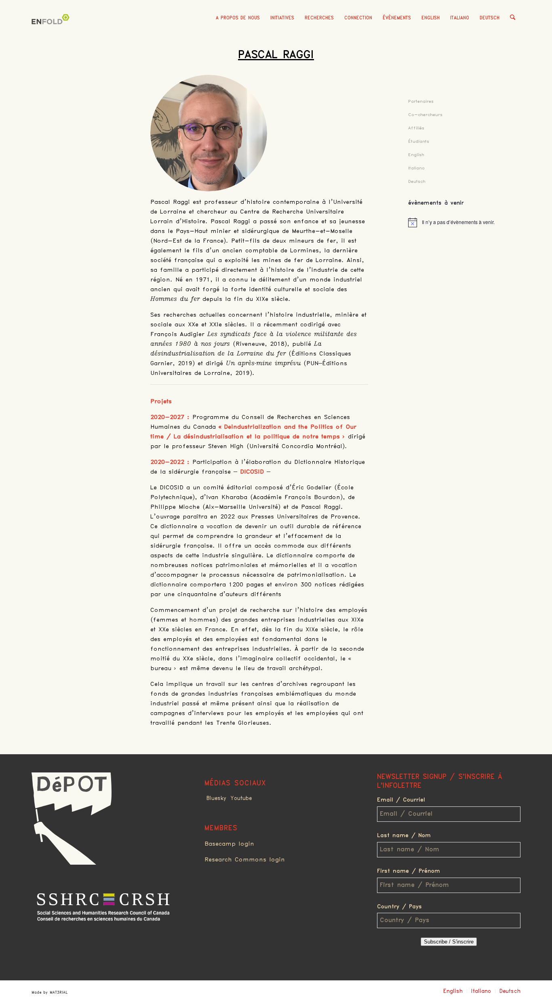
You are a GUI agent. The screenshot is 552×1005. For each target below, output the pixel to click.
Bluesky (216, 798)
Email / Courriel (401, 800)
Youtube (241, 798)
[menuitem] (238, 18)
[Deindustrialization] (52, 30)
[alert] (464, 222)
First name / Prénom (408, 871)
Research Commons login (244, 859)
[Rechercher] (512, 18)
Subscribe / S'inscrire (449, 942)
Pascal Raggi (276, 55)
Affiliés (416, 128)
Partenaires (421, 101)
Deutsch (489, 18)
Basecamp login (229, 844)
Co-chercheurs (425, 114)
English (430, 18)
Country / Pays (399, 906)
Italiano (459, 18)
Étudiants (418, 141)
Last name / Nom (404, 835)
